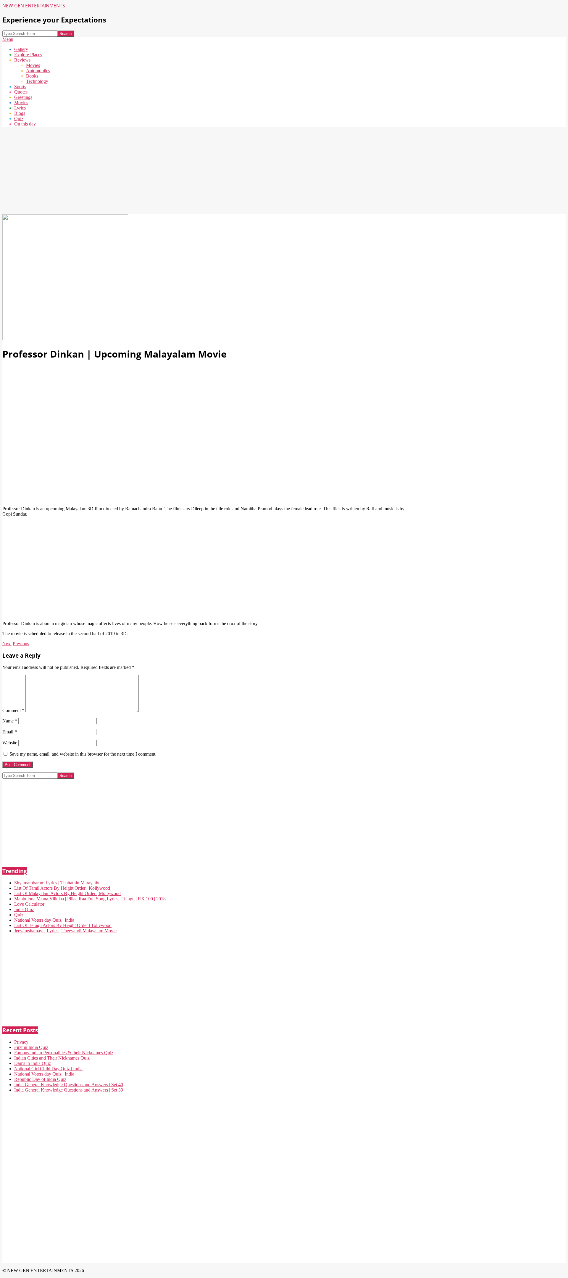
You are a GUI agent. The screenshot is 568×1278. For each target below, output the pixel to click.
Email (9, 731)
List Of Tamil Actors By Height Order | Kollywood (62, 888)
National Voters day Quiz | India (44, 920)
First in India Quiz (31, 1047)
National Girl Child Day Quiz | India (48, 1068)
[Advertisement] (179, 172)
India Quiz (24, 909)
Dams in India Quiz (32, 1063)
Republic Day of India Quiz (40, 1079)
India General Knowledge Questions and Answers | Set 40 (68, 1084)
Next (7, 643)
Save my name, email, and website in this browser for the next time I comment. (82, 754)
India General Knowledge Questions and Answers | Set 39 (68, 1089)
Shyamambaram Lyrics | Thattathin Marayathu (57, 882)
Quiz (18, 914)
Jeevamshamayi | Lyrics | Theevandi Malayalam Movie (65, 930)
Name (9, 720)
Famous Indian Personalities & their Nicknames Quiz (63, 1052)
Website (9, 742)
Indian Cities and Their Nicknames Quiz (52, 1057)
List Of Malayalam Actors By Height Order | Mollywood (67, 893)
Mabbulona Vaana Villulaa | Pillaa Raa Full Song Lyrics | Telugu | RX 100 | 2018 (90, 898)
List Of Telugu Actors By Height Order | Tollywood (63, 925)
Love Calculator (29, 904)
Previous (21, 643)
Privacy (21, 1041)
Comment (13, 710)
